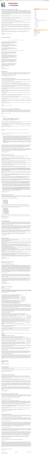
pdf (13, 196)
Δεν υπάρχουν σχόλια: (10, 105)
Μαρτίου (36, 24)
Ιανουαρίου (36, 26)
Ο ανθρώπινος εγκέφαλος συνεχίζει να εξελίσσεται (8, 78)
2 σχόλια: (9, 217)
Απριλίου (36, 23)
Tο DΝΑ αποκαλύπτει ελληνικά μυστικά (6, 286)
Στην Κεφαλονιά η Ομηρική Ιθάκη (6, 37)
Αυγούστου (36, 22)
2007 (35, 16)
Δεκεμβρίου (36, 19)
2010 (35, 13)
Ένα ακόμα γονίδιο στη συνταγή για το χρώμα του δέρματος (9, 9)
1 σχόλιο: (9, 234)
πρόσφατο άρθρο (7, 394)
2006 (35, 17)
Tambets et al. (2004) (7, 380)
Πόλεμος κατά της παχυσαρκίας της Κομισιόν (7, 261)
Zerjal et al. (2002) (29, 381)
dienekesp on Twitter (36, 34)
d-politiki (35, 33)
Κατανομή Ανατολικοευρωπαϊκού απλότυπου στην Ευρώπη (9, 393)
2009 (35, 14)
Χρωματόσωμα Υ (4, 411)
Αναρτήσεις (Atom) (6, 453)
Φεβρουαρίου (36, 25)
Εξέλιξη (3, 34)
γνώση (2, 233)
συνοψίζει (21, 181)
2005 (35, 18)
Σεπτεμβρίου (36, 21)
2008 (35, 15)
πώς (14, 233)
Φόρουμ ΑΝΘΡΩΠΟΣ (4, 71)
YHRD (11, 397)
